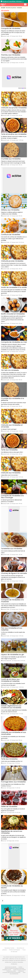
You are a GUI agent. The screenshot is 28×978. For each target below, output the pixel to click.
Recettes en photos (11, 7)
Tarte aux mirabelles (9, 450)
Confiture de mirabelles (10, 234)
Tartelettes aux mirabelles (11, 548)
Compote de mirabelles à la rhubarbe (12, 601)
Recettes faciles (9, 948)
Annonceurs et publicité (10, 967)
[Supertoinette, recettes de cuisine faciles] (3, 4)
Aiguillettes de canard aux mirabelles (11, 832)
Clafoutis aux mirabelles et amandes (12, 426)
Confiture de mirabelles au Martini (12, 887)
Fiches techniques (14, 950)
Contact (20, 967)
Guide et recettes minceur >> (13, 1)
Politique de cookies (11, 971)
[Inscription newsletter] (14, 932)
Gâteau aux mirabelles (10, 210)
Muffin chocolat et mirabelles (13, 314)
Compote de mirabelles (10, 28)
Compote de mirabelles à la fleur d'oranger (12, 497)
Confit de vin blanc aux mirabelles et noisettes (10, 680)
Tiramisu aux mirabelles (10, 55)
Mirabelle (19, 7)
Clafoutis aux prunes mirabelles (14, 108)
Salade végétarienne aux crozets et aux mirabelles (11, 707)
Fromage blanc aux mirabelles (13, 782)
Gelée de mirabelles (9, 806)
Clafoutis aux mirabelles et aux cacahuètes (13, 733)
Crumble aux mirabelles (11, 159)
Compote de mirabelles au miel (14, 342)
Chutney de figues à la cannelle (14, 573)
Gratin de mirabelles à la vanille (14, 287)
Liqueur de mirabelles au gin (12, 654)
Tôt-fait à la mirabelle (10, 370)
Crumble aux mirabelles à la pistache (12, 399)
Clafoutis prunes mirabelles (12, 261)
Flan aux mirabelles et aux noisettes (11, 629)
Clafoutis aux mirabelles (11, 473)
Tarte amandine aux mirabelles (13, 134)
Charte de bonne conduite (19, 969)
